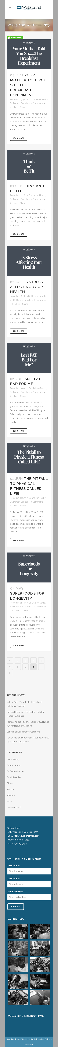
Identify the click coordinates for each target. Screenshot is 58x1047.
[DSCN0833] (40, 948)
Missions (11, 795)
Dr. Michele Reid (37, 99)
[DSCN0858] (18, 964)
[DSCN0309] (18, 948)
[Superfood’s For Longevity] (29, 567)
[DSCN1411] (18, 997)
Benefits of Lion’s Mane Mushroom (23, 732)
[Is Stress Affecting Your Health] (29, 261)
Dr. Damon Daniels (19, 103)
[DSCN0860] (40, 964)
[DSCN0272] (40, 931)
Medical (10, 789)
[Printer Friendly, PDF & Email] (15, 37)
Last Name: (13, 878)
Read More (18, 138)
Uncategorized (14, 807)
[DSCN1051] (40, 981)
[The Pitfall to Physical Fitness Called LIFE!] (29, 458)
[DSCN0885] (18, 981)
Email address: (15, 891)
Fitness (10, 783)
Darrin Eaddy (13, 759)
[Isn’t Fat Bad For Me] (29, 358)
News (9, 801)
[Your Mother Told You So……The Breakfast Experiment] (29, 54)
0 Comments (36, 103)
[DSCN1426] (40, 997)
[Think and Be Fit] (29, 165)
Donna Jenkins (36, 195)
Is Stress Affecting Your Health (26, 287)
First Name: (13, 865)
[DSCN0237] (18, 931)
